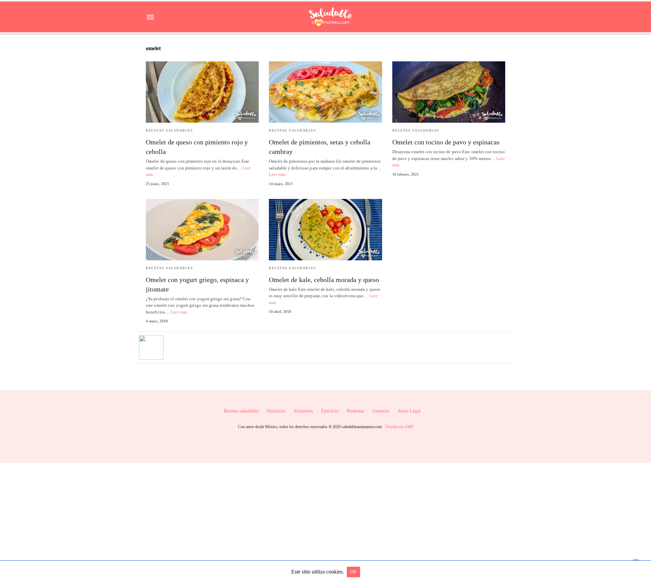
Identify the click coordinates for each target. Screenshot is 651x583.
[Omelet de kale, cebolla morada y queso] (325, 229)
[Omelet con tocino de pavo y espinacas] (448, 92)
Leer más (277, 174)
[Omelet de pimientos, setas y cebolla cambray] (325, 92)
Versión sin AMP (399, 426)
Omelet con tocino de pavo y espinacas (445, 142)
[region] (325, 520)
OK (353, 572)
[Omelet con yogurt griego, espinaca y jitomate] (202, 229)
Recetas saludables (169, 130)
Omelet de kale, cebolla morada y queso (324, 279)
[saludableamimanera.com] (330, 17)
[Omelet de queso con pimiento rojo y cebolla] (202, 92)
